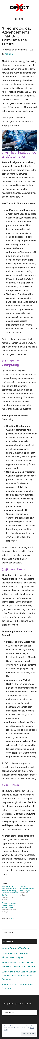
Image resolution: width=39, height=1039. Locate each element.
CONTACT (28, 1004)
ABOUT (11, 1004)
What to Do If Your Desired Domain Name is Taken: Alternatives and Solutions (19, 975)
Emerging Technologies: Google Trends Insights (27, 888)
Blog (12, 918)
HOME (4, 1004)
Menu (21, 19)
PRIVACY (19, 1004)
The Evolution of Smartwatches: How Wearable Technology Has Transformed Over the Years (10, 890)
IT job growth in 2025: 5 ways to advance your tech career (9, 905)
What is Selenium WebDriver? (16, 948)
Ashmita (9, 53)
